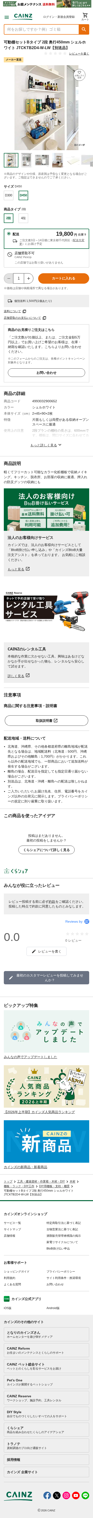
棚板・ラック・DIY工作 (19, 1186)
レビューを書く (79, 53)
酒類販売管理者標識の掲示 (63, 1235)
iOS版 (7, 1308)
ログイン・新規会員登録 (59, 17)
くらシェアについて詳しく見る (46, 850)
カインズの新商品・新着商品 (25, 1167)
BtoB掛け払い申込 (58, 1248)
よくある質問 (12, 1284)
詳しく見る (16, 676)
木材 (72, 1181)
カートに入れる (63, 278)
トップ (8, 1181)
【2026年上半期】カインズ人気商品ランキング (39, 1112)
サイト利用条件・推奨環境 (63, 1278)
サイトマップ (12, 1229)
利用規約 (9, 1278)
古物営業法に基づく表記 (62, 1229)
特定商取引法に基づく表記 (63, 1223)
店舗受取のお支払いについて (22, 317)
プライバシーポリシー (60, 1271)
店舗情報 (9, 1235)
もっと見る (16, 569)
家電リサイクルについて (62, 1242)
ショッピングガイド (17, 1271)
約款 (52, 901)
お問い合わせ (46, 373)
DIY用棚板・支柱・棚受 (54, 1186)
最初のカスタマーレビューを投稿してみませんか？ (49, 977)
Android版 (53, 1308)
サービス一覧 (12, 1223)
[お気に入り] (79, 75)
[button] (84, 29)
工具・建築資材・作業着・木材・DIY (41, 1181)
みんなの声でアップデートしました (30, 1057)
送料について (12, 311)
